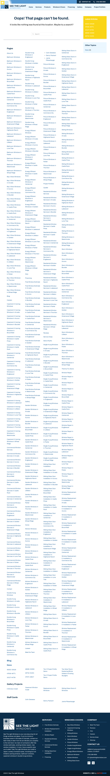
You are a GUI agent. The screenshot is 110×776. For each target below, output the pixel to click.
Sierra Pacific (47, 341)
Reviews (46, 333)
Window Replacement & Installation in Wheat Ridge (69, 647)
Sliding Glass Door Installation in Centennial (49, 516)
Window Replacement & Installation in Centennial (69, 550)
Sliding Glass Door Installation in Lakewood (49, 563)
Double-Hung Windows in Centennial (11, 644)
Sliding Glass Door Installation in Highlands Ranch (49, 555)
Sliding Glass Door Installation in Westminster (49, 600)
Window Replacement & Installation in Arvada (69, 501)
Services (38, 7)
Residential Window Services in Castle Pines (49, 226)
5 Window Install (12, 689)
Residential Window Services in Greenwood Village (49, 272)
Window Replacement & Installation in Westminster (69, 639)
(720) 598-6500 (92, 754)
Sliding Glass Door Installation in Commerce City (49, 524)
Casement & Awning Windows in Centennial (13, 355)
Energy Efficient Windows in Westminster (30, 260)
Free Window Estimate (32, 282)
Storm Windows (67, 249)
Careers (9, 300)
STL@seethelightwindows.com (97, 757)
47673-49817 (29, 677)
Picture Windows (48, 64)
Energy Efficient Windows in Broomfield (30, 157)
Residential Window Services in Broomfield (49, 218)
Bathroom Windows (13, 57)
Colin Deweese (51, 53)
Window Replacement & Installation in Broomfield (69, 525)
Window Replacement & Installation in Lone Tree (69, 616)
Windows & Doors (59, 7)
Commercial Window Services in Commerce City (14, 505)
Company (88, 7)
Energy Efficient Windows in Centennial (30, 182)
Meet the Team (30, 652)
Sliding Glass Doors (49, 614)
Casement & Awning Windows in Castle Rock (13, 347)
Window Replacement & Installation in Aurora (69, 509)
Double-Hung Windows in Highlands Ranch (32, 78)
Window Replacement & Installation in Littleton (69, 608)
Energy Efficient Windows (75, 751)
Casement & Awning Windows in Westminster (13, 433)
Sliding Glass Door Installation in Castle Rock (50, 507)
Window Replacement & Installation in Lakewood (69, 600)
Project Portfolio (99, 7)
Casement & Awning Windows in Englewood (13, 372)
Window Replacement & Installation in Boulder (69, 517)
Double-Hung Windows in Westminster (29, 116)
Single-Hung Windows (50, 344)
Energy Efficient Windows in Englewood (30, 199)
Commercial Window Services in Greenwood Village (14, 528)
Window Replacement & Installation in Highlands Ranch (69, 591)
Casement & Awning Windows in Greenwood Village (13, 386)
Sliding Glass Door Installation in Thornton (49, 592)
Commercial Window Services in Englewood (14, 513)
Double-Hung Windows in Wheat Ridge (31, 125)
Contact (9, 589)
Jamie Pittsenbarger (68, 701)
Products (47, 7)
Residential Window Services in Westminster (49, 319)
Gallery (79, 7)
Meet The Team (95, 725)
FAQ (26, 274)
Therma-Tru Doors (68, 369)
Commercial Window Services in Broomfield (14, 474)
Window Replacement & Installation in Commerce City (69, 558)
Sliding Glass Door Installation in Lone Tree (49, 577)
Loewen (27, 648)
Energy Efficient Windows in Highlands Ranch (32, 221)
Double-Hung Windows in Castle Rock (13, 636)
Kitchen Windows (31, 529)
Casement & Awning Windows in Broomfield (13, 331)
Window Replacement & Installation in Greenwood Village (69, 583)
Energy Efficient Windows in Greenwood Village (31, 213)
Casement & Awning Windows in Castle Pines (13, 339)
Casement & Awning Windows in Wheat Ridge (13, 442)
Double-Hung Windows (74, 745)
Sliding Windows (67, 130)
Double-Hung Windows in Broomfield (11, 619)
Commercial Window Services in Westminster (14, 575)
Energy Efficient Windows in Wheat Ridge (31, 268)
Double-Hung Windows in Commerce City (12, 652)
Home (31, 7)
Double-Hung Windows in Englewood (29, 55)
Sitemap (92, 740)
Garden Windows (31, 405)
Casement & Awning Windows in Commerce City (13, 364)
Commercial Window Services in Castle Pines (14, 482)
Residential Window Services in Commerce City (49, 249)
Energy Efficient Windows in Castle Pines (31, 165)
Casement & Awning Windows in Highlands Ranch (14, 395)
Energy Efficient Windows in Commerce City (30, 190)
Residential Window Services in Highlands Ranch (50, 280)
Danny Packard (51, 55)
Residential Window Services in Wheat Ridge (49, 327)
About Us (10, 53)
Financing (71, 7)
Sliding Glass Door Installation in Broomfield (49, 491)
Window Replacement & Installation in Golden (69, 575)
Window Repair (67, 372)
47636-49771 (11, 673)
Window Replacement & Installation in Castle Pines (69, 534)
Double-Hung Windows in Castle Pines (13, 628)
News (9, 665)
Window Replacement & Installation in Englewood (69, 567)
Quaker (45, 187)
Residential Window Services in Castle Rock (49, 235)
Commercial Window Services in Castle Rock (14, 491)
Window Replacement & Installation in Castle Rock (69, 542)
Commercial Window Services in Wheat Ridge (14, 583)
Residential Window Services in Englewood (49, 257)
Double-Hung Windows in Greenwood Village (31, 69)
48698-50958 (29, 669)
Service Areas (48, 337)
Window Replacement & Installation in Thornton (69, 631)
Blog (8, 296)
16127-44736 (11, 677)
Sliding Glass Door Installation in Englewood (49, 532)
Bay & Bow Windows (14, 177)
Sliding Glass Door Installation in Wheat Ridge (50, 608)
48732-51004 (29, 673)
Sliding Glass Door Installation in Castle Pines (50, 499)
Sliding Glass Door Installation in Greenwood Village (49, 546)
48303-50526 (11, 669)
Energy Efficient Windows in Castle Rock (31, 174)
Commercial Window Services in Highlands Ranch (14, 536)
